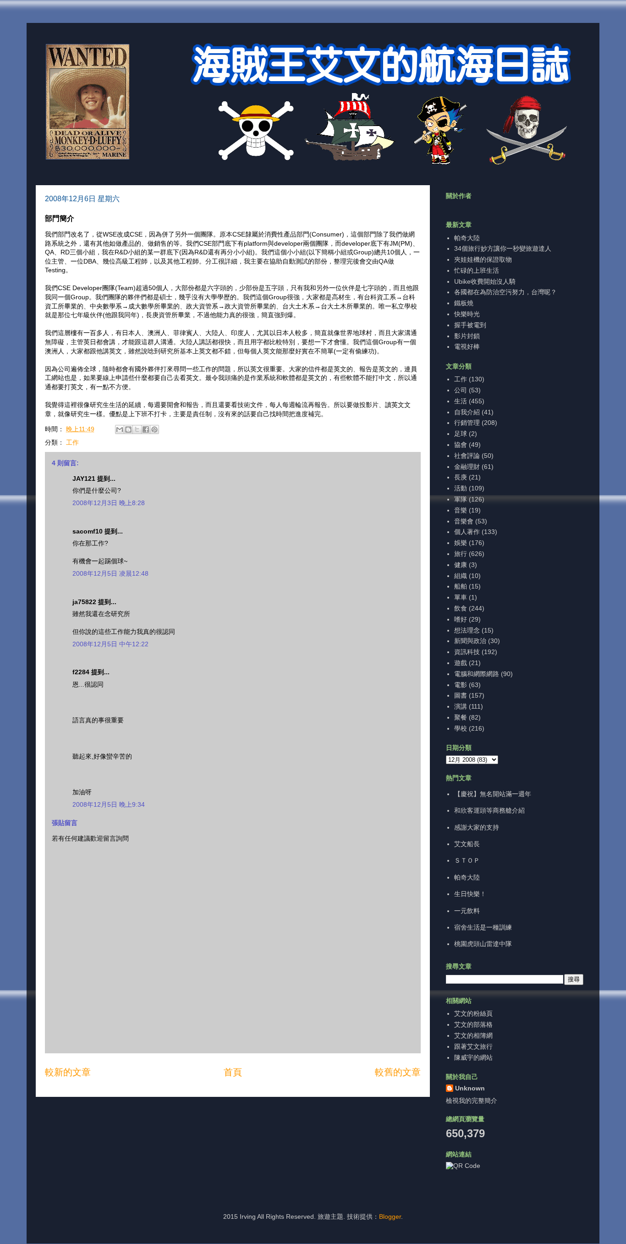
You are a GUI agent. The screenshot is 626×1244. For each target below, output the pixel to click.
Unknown (470, 1088)
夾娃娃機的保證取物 (483, 259)
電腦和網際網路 (476, 673)
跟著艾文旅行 (473, 1046)
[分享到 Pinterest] (154, 429)
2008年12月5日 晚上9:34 (108, 804)
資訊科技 (467, 651)
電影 (460, 684)
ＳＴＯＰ (467, 860)
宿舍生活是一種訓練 (483, 927)
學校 (460, 728)
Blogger (390, 1216)
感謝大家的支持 (476, 827)
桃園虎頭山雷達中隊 (483, 943)
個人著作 (467, 531)
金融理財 (467, 466)
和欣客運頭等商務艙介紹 (489, 810)
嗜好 (460, 619)
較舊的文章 (398, 1072)
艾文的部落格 (473, 1024)
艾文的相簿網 (473, 1035)
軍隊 (460, 499)
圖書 (460, 695)
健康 (460, 564)
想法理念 (467, 630)
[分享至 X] (137, 429)
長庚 (460, 477)
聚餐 (460, 717)
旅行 (460, 553)
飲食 (460, 608)
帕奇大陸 (467, 238)
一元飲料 (467, 910)
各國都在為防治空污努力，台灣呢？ (505, 292)
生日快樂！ (470, 893)
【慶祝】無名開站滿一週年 (492, 794)
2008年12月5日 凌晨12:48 (110, 573)
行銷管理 (467, 422)
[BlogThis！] (128, 429)
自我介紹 (467, 412)
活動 (460, 488)
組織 (460, 575)
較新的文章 (68, 1072)
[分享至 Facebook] (145, 429)
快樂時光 (467, 314)
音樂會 (463, 521)
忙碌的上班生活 (476, 270)
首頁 (233, 1072)
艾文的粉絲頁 (473, 1013)
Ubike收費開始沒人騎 (485, 281)
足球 (460, 433)
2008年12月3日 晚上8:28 (108, 502)
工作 (72, 442)
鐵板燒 (463, 303)
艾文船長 (467, 844)
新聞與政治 (470, 640)
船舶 (460, 586)
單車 (460, 597)
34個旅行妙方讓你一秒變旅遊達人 (502, 248)
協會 (460, 444)
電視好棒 (467, 346)
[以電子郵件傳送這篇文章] (119, 429)
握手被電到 (470, 325)
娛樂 (460, 542)
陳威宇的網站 (473, 1057)
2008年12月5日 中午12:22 (110, 644)
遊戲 (460, 662)
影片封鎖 (467, 336)
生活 (460, 401)
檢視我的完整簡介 (471, 1100)
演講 (460, 706)
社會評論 (467, 455)
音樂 (460, 510)
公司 (460, 390)
